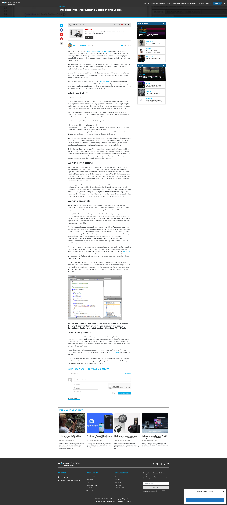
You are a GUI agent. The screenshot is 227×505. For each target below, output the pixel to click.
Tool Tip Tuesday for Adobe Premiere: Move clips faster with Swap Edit (153, 86)
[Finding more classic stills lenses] (141, 58)
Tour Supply (118, 482)
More (207, 3)
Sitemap (129, 501)
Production (160, 3)
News (153, 3)
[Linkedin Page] (164, 464)
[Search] (224, 3)
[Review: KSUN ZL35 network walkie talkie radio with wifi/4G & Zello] (141, 50)
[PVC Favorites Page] (163, 23)
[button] (223, 491)
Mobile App (89, 479)
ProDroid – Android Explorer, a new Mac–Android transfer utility (99, 438)
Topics (88, 482)
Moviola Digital (119, 488)
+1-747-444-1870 (65, 477)
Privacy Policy (153, 491)
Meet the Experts (91, 485)
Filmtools (118, 477)
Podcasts (185, 3)
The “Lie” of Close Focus (153, 93)
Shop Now (89, 37)
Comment (127, 45)
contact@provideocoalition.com (70, 480)
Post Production (173, 3)
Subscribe (217, 3)
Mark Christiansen (79, 45)
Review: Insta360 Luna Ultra (154, 44)
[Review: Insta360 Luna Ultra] (141, 42)
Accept (205, 500)
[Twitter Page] (157, 464)
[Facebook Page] (153, 464)
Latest (146, 3)
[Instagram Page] (161, 464)
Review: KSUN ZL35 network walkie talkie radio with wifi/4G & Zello (154, 52)
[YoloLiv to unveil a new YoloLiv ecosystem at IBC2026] (155, 423)
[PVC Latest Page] (163, 65)
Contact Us (89, 490)
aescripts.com (104, 81)
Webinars (89, 488)
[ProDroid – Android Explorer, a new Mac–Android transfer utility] (100, 423)
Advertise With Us (92, 477)
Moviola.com (119, 485)
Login (129, 373)
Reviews (193, 3)
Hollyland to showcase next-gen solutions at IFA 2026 (126, 437)
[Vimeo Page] (168, 464)
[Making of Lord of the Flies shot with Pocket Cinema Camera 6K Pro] (72, 423)
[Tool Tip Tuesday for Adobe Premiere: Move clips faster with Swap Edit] (141, 84)
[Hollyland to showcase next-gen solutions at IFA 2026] (127, 423)
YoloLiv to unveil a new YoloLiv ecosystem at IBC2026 (155, 437)
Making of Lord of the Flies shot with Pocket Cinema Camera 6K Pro (70, 438)
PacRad (117, 479)
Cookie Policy (120, 501)
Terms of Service (100, 501)
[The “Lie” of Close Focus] (141, 92)
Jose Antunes (70, 440)
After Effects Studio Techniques (98, 51)
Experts (201, 3)
